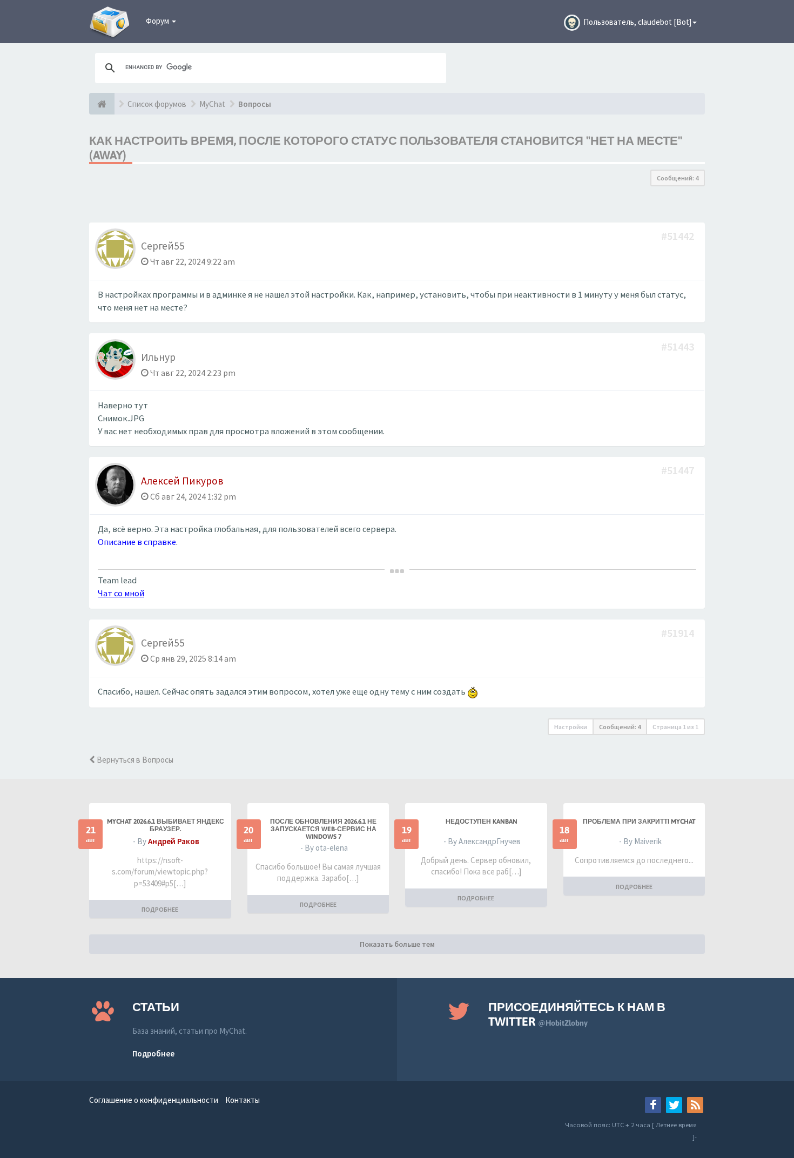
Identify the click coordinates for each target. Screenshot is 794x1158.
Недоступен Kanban (481, 821)
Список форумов (156, 104)
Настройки (570, 727)
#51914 (678, 632)
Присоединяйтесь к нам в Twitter (576, 1014)
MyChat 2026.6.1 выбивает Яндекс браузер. (165, 825)
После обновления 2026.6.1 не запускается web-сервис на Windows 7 (323, 829)
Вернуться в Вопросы (134, 760)
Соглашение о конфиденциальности (153, 1100)
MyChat (212, 104)
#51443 (678, 346)
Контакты (242, 1100)
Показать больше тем (397, 944)
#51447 (678, 470)
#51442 (678, 236)
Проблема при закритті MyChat (639, 821)
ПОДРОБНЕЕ (160, 909)
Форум (158, 21)
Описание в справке (137, 542)
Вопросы (254, 104)
